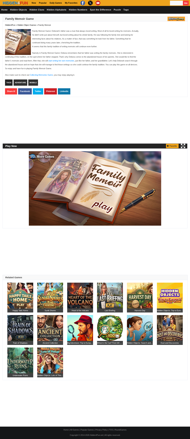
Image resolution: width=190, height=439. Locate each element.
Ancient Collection (50, 343)
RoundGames (121, 430)
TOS (111, 430)
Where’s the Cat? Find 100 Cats (110, 343)
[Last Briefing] (110, 294)
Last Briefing (110, 310)
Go (185, 3)
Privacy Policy (101, 430)
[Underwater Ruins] (20, 359)
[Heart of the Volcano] (80, 294)
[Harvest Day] (140, 294)
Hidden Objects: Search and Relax (140, 343)
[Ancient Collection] (50, 326)
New (34, 3)
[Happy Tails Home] (20, 294)
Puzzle (117, 10)
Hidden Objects (18, 10)
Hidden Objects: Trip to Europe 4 (170, 310)
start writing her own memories (61, 61)
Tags (126, 10)
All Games (74, 430)
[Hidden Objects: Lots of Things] (50, 359)
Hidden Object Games (26, 25)
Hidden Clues (36, 10)
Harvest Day (140, 310)
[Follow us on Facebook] (82, 3)
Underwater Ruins (20, 375)
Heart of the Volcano (80, 310)
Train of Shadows (20, 343)
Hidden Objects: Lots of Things (50, 375)
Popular (43, 3)
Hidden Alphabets (56, 10)
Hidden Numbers (78, 10)
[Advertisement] (163, 48)
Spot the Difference (100, 10)
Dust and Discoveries (170, 343)
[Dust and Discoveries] (170, 326)
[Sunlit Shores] (50, 294)
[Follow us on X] (90, 3)
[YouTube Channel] (97, 3)
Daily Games (56, 3)
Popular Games (87, 430)
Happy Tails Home (20, 310)
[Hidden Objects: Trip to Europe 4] (170, 294)
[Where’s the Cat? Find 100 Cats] (110, 326)
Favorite (173, 146)
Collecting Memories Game (41, 75)
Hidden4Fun (10, 25)
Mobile (33, 83)
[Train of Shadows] (20, 326)
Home (4, 10)
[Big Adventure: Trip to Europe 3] (80, 326)
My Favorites (71, 3)
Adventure (20, 83)
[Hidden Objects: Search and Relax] (140, 326)
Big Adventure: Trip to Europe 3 (80, 343)
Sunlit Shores (50, 310)
